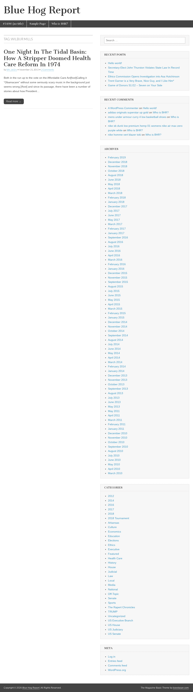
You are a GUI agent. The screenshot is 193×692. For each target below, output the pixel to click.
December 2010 (117, 433)
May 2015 (114, 299)
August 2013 (115, 393)
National (113, 589)
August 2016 (115, 241)
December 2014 (117, 321)
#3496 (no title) (13, 23)
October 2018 (116, 170)
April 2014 (114, 357)
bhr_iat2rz (12, 69)
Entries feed (115, 660)
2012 (111, 495)
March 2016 (115, 259)
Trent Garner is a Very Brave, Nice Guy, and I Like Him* (141, 80)
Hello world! (115, 63)
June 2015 (114, 295)
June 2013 (114, 402)
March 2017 (115, 224)
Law (110, 576)
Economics (114, 531)
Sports (112, 602)
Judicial (112, 571)
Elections (113, 540)
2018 (111, 513)
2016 (111, 504)
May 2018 (114, 184)
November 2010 (117, 437)
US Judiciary (115, 629)
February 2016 (117, 264)
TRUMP (112, 611)
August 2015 (115, 286)
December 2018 (117, 161)
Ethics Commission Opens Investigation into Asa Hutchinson (143, 76)
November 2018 (117, 166)
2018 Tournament (118, 518)
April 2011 (114, 415)
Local (111, 580)
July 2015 (113, 290)
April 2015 (114, 304)
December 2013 (117, 375)
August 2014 (115, 339)
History (112, 562)
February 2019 (117, 157)
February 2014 (117, 366)
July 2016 (113, 246)
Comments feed (117, 665)
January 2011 (116, 428)
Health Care (115, 558)
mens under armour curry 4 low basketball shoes (137, 116)
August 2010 (115, 450)
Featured (113, 553)
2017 (111, 509)
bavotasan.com (181, 688)
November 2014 (117, 326)
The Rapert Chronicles (121, 607)
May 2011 (114, 411)
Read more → (13, 101)
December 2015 (117, 273)
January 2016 (116, 268)
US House (114, 624)
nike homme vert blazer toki (124, 134)
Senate (112, 598)
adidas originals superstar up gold (128, 112)
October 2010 (116, 442)
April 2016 (114, 255)
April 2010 (114, 468)
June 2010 (114, 459)
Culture (112, 527)
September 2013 (118, 388)
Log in (111, 656)
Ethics (111, 544)
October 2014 (116, 330)
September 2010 (118, 446)
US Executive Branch (120, 620)
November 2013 (117, 379)
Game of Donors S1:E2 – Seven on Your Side (135, 85)
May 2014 (114, 353)
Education (114, 536)
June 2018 (114, 179)
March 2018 (115, 193)
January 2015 (116, 317)
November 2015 (117, 277)
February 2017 (117, 228)
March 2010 (115, 473)
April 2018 (114, 188)
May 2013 (114, 406)
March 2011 (115, 419)
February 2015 (117, 313)
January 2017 (116, 233)
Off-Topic (113, 593)
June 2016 (114, 250)
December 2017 (117, 206)
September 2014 (118, 335)
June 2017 (114, 215)
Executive (113, 549)
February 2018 (117, 197)
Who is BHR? (60, 23)
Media (111, 584)
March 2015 (115, 308)
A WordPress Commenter (123, 108)
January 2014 (116, 370)
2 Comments (47, 69)
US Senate (114, 633)
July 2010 (113, 455)
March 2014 (115, 362)
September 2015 (118, 281)
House (112, 567)
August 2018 (115, 175)
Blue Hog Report (42, 10)
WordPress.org (117, 669)
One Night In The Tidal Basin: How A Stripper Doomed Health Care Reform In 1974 (47, 58)
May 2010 (114, 464)
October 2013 (116, 384)
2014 (111, 500)
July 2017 (113, 210)
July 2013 (113, 397)
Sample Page (38, 23)
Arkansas (113, 522)
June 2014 (114, 348)
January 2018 (116, 201)
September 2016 (118, 237)
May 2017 (114, 219)
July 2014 (113, 344)
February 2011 (117, 424)
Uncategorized (116, 616)
